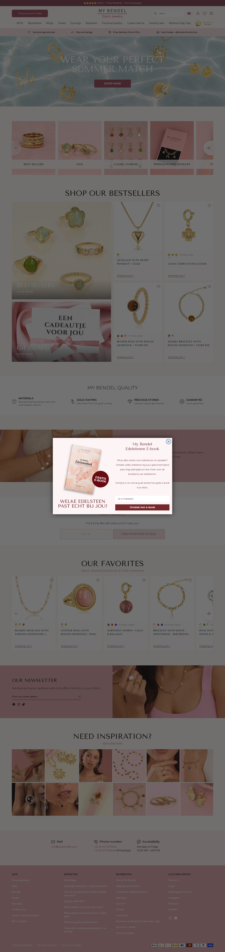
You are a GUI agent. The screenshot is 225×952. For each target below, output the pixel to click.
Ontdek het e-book (142, 507)
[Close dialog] (168, 441)
